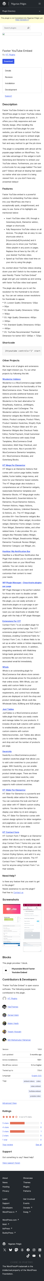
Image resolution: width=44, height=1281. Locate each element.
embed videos (29, 1081)
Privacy (5, 1191)
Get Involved (29, 1199)
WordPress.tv (9, 1212)
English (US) (37, 1076)
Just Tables (8, 709)
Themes (26, 1182)
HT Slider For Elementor (14, 790)
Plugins (26, 1186)
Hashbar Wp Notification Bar (16, 551)
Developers (7, 1207)
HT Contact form (10, 832)
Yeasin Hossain (14, 1031)
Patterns (27, 1191)
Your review (7, 1144)
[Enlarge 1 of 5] (17, 907)
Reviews (9, 77)
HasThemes (13, 1007)
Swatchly (7, 751)
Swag (27, 1212)
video (38, 1081)
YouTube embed (35, 1091)
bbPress (7, 1228)
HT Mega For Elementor (13, 465)
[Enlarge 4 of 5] (38, 907)
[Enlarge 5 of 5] (38, 945)
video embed (36, 1086)
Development (11, 89)
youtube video (35, 1096)
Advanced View (9, 1103)
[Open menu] (40, 3)
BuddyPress (9, 1233)
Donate (27, 1207)
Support (8, 96)
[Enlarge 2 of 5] (17, 919)
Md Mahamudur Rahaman (19, 1040)
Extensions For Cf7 (11, 621)
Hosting (5, 1186)
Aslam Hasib (13, 1023)
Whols (5, 667)
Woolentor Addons (11, 379)
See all (39, 1144)
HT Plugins (10, 54)
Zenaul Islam (13, 1015)
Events (26, 1203)
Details (8, 70)
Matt (5, 1224)
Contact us (18, 892)
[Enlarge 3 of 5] (17, 928)
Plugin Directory (8, 11)
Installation (10, 83)
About (5, 1178)
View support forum (11, 1163)
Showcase (28, 1178)
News (5, 1182)
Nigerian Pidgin (15, 1244)
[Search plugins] (28, 27)
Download (8, 61)
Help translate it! (22, 20)
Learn (4, 1199)
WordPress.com (10, 1220)
